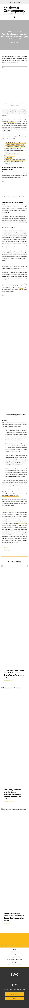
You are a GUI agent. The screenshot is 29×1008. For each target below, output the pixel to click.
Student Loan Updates (10, 156)
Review (11, 801)
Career (9, 31)
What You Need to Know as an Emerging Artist (15, 142)
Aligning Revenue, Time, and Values (13, 154)
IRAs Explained (8, 157)
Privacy (14, 962)
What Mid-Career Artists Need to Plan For (14, 144)
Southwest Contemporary (14, 10)
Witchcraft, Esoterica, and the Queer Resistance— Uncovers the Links (13, 794)
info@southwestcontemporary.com (14, 989)
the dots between (11, 121)
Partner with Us (14, 952)
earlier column (5, 212)
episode (21, 287)
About (14, 949)
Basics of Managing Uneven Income (13, 148)
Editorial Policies (14, 957)
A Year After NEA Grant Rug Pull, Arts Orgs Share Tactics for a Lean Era (14, 674)
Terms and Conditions (14, 965)
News (5, 680)
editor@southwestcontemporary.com (10, 495)
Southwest (18, 31)
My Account (14, 998)
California (6, 801)
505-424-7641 (14, 990)
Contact (14, 954)
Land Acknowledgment (14, 959)
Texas (8, 923)
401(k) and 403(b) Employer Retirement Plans (15, 159)
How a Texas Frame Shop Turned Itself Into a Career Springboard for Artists (14, 916)
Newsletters (14, 994)
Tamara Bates (5, 510)
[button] (19, 2)
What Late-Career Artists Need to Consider (15, 146)
